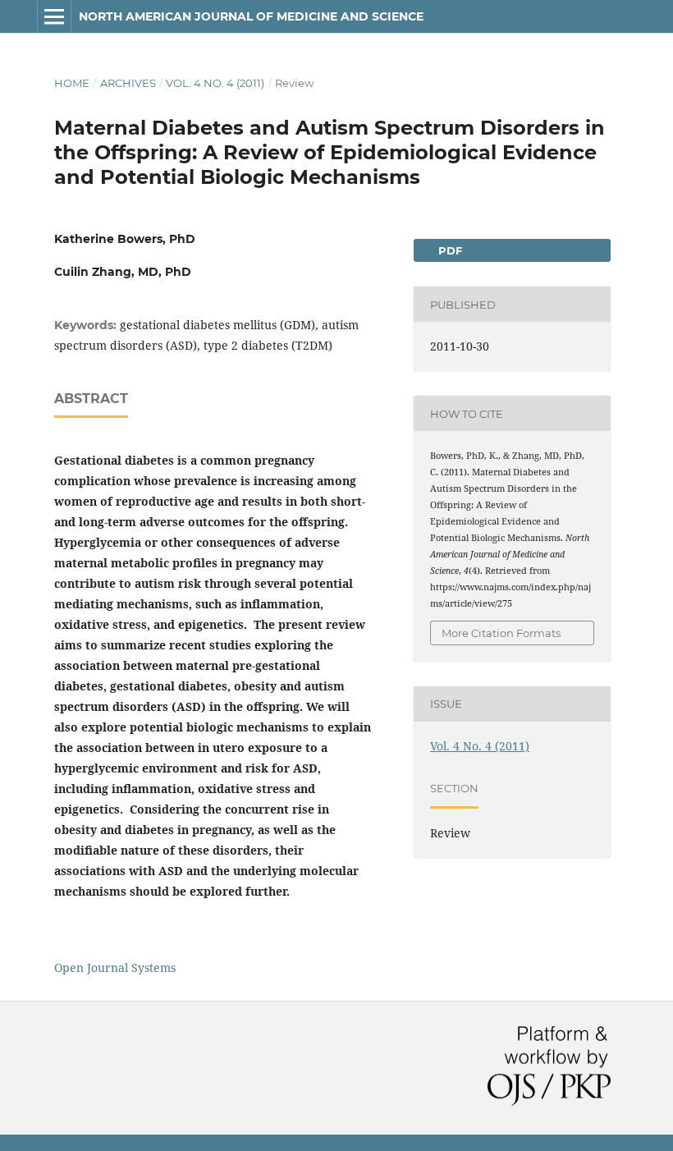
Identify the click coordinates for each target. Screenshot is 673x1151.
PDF (448, 250)
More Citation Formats (501, 633)
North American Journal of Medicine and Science (251, 16)
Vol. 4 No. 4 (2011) (215, 82)
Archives (128, 82)
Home (71, 82)
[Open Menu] (54, 16)
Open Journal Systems (115, 967)
